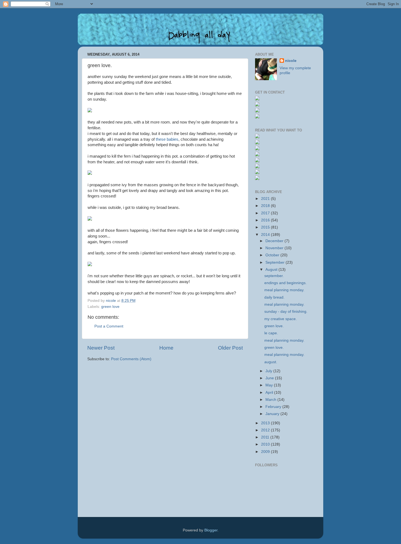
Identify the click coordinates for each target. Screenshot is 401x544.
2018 (266, 206)
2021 (266, 199)
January (272, 414)
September (275, 262)
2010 (266, 444)
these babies (167, 139)
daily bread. (274, 297)
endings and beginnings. (285, 283)
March (271, 400)
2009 (266, 452)
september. (274, 276)
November (275, 248)
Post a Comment (108, 326)
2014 (266, 235)
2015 (266, 227)
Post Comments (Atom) (131, 359)
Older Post (230, 348)
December (275, 241)
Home (166, 348)
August (272, 270)
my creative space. (280, 319)
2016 (266, 220)
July (269, 371)
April (269, 392)
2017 (266, 213)
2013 (266, 423)
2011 (265, 437)
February (273, 407)
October (272, 255)
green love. (274, 326)
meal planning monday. (284, 290)
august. (270, 362)
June (270, 378)
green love (110, 307)
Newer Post (101, 348)
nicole (291, 61)
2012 (266, 430)
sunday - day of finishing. (285, 311)
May (269, 385)
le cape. (271, 333)
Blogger (210, 530)
